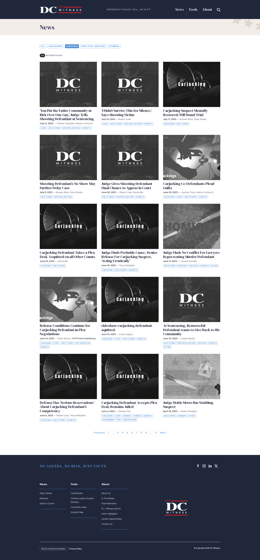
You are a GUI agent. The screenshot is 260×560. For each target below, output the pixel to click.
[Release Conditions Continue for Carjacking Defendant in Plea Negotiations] (68, 299)
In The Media (107, 498)
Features (44, 498)
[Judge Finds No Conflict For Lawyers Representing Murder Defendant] (191, 226)
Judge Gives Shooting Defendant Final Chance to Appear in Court (126, 185)
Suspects (86, 128)
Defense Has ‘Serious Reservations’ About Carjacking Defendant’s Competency (67, 406)
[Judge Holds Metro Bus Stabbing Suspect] (191, 376)
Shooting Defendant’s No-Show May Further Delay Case (68, 185)
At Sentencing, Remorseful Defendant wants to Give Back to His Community (191, 329)
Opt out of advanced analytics (53, 549)
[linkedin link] (210, 466)
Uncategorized (129, 420)
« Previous (99, 432)
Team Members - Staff (111, 420)
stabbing (114, 46)
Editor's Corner (47, 503)
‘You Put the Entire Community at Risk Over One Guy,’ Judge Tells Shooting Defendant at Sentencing (67, 114)
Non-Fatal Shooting (93, 46)
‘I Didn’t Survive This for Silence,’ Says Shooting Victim (126, 112)
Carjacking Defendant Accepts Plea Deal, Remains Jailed (129, 404)
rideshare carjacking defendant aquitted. (126, 327)
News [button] (179, 9)
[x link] (216, 466)
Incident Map (77, 512)
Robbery (127, 416)
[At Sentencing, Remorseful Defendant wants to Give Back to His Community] (191, 299)
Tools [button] (193, 9)
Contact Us (106, 524)
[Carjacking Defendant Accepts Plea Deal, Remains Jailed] (130, 376)
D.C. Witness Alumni (111, 508)
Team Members (109, 503)
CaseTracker (77, 493)
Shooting (193, 266)
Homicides (72, 46)
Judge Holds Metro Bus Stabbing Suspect (188, 404)
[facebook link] (198, 466)
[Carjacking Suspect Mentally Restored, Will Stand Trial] (191, 84)
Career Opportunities (111, 519)
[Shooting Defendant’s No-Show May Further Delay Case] (68, 157)
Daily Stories (54, 128)
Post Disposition (83, 343)
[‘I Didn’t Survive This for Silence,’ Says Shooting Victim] (130, 84)
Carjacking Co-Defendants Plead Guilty (188, 185)
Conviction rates (79, 507)
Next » (163, 432)
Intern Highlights (109, 513)
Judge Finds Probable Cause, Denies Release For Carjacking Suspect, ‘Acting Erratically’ (129, 256)
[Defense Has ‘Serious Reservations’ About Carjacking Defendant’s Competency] (68, 376)
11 (156, 432)
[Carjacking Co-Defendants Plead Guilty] (191, 157)
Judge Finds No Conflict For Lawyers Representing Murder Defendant (191, 254)
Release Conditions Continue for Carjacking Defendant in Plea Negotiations (65, 329)
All (43, 46)
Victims (214, 266)
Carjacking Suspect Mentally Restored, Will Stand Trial (185, 112)
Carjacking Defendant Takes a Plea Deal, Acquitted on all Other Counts (67, 254)
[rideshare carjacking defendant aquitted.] (130, 299)
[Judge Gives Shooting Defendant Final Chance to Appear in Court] (130, 157)
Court (43, 128)
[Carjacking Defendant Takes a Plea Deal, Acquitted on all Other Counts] (68, 226)
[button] (218, 9)
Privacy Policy (75, 548)
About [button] (207, 9)
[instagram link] (204, 466)
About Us (105, 493)
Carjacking (55, 46)
